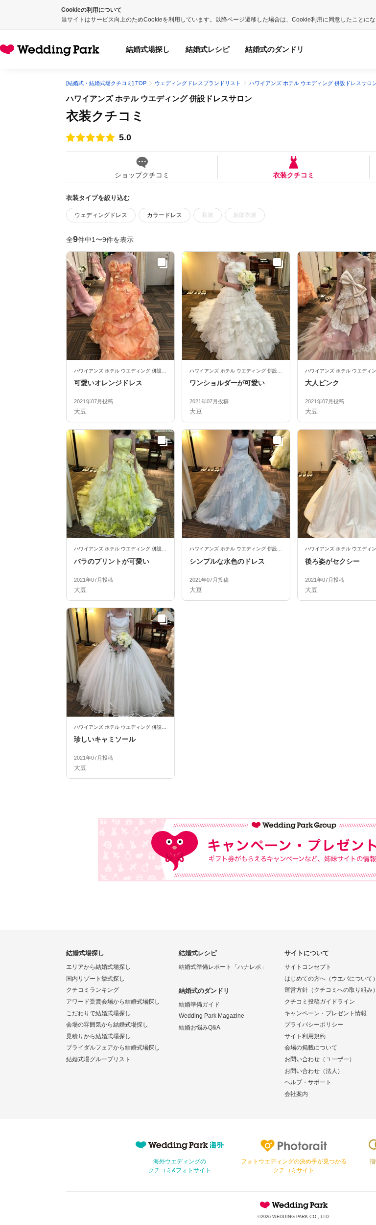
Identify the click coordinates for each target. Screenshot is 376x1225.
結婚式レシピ (208, 49)
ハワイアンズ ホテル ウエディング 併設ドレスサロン (159, 98)
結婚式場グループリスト (98, 1059)
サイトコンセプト (307, 966)
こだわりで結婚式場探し (98, 1013)
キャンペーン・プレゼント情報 (325, 1013)
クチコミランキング (92, 989)
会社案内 (296, 1094)
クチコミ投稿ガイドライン (319, 1001)
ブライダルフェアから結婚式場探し (113, 1047)
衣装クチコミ (293, 174)
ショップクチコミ (142, 174)
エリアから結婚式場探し (98, 966)
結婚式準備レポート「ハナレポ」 (223, 966)
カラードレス (164, 215)
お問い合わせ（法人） (313, 1071)
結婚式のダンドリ (274, 49)
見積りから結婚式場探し (98, 1036)
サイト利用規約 (305, 1036)
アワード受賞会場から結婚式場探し (113, 1001)
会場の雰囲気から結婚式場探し (107, 1024)
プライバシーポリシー (313, 1024)
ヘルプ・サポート (307, 1082)
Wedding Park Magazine (211, 1015)
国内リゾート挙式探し (95, 978)
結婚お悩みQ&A (199, 1027)
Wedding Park (293, 1205)
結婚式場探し (148, 49)
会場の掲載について (310, 1047)
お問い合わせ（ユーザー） (319, 1059)
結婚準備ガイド (199, 1004)
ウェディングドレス (100, 215)
